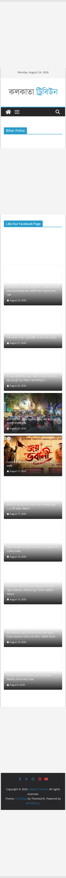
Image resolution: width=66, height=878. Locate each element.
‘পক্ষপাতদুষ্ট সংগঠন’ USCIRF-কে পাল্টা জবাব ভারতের (31, 338)
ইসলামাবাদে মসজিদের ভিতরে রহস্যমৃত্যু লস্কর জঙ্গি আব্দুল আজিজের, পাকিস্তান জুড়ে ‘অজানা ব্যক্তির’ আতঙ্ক (30, 590)
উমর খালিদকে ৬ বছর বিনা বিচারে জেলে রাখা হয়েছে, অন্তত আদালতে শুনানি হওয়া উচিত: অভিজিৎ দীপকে (31, 635)
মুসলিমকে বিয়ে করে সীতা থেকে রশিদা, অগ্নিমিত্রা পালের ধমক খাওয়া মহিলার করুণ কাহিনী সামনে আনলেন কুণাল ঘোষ (33, 291)
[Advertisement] (33, 35)
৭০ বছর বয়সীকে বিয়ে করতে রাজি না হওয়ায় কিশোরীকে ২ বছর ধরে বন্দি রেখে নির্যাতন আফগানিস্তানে (33, 378)
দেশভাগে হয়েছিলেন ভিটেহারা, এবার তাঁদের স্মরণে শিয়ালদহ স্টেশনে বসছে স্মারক (29, 677)
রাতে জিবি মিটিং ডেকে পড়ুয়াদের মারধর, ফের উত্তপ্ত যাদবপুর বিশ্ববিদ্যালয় (31, 421)
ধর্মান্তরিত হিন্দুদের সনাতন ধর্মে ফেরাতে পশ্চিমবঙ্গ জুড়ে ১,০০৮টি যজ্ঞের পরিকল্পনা (31, 507)
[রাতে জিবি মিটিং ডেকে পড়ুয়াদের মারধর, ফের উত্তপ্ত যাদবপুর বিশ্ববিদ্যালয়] (33, 413)
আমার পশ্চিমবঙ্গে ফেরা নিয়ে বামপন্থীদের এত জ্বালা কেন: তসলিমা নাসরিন (32, 549)
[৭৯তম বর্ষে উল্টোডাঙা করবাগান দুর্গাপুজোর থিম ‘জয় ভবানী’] (33, 456)
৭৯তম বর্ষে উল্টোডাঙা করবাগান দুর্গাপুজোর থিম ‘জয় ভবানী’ (30, 464)
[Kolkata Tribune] (8, 111)
